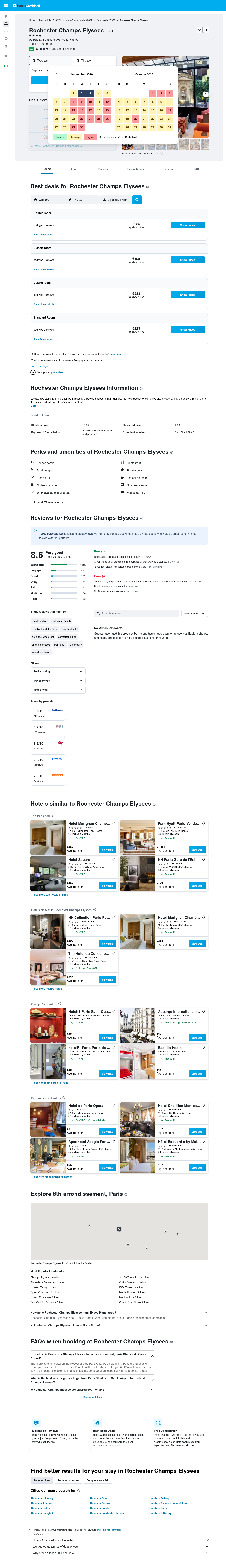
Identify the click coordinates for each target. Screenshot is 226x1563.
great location (39, 621)
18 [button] (98, 110)
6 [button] (56, 102)
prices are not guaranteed (109, 1529)
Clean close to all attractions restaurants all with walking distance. (136, 561)
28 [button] (64, 127)
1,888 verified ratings (62, 49)
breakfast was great (43, 636)
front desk (59, 644)
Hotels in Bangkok (42, 1513)
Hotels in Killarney (42, 1498)
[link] (51, 894)
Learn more (116, 354)
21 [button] (64, 119)
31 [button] (169, 127)
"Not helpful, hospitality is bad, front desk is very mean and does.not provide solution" (147, 581)
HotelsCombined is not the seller (53, 1540)
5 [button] (107, 93)
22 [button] (73, 119)
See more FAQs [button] (92, 1397)
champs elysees (41, 644)
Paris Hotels (102, 20)
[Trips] (6, 56)
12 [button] (107, 102)
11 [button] (98, 102)
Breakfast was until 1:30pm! (116, 586)
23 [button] (81, 119)
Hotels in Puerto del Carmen (107, 1513)
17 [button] (90, 110)
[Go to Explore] (6, 45)
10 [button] (90, 102)
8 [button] (73, 102)
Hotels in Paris (158, 1508)
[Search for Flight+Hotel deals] (6, 38)
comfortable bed (67, 636)
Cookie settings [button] (39, 366)
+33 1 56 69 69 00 (40, 44)
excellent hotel (70, 629)
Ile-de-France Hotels (75, 20)
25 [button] (98, 119)
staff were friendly (61, 621)
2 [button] (82, 93)
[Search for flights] (6, 16)
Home (32, 20)
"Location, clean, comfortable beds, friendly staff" (128, 566)
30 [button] (81, 127)
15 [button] (73, 110)
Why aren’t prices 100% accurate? (54, 1553)
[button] (6, 5)
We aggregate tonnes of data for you (55, 1546)
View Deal (108, 849)
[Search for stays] (6, 23)
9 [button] (82, 102)
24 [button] (90, 119)
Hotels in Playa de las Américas (168, 1503)
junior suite (76, 644)
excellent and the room (45, 629)
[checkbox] (48, 713)
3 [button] (90, 93)
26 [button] (107, 119)
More (34, 405)
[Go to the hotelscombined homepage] (26, 5)
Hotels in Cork (98, 1498)
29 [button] (73, 127)
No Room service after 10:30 (116, 591)
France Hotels (46, 20)
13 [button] (56, 110)
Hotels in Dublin (41, 1508)
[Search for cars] (6, 31)
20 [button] (56, 119)
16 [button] (81, 110)
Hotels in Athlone (41, 1503)
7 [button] (65, 102)
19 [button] (107, 110)
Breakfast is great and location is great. (122, 556)
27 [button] (56, 127)
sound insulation (41, 652)
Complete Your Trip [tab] (98, 1480)
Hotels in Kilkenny (160, 1513)
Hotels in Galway (159, 1498)
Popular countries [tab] (68, 1480)
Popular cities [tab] (42, 1480)
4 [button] (99, 93)
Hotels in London (100, 1508)
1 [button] (73, 93)
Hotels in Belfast (100, 1503)
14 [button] (64, 110)
